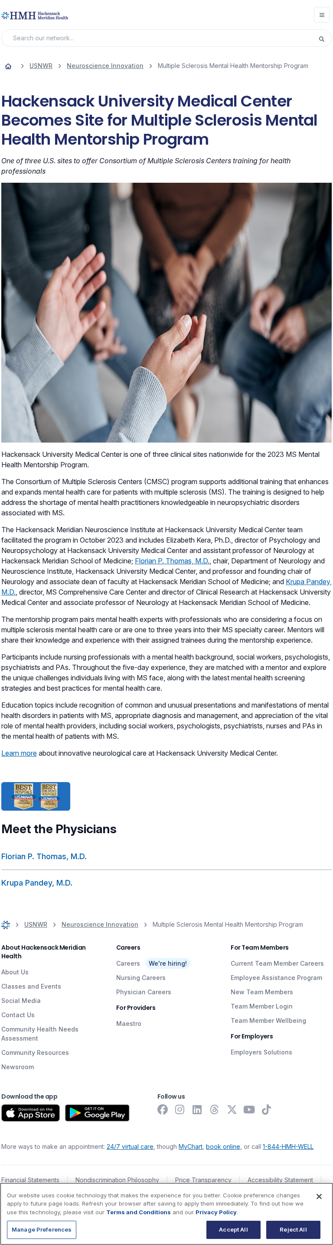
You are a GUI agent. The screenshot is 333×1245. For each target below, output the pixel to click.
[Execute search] (324, 38)
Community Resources (35, 1052)
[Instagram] (180, 1109)
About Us (15, 972)
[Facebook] (162, 1109)
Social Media (21, 1000)
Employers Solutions (261, 1052)
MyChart (190, 1146)
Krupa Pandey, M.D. (36, 882)
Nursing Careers (141, 977)
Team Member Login (262, 1006)
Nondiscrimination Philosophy (117, 1180)
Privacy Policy (216, 1212)
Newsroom (17, 1066)
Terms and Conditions (138, 1212)
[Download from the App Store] (30, 1113)
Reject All (293, 1229)
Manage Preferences (42, 1229)
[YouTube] (249, 1109)
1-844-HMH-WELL (288, 1146)
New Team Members (262, 992)
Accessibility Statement (280, 1180)
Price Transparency (203, 1180)
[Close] (319, 1196)
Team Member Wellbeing (268, 1020)
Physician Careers (143, 992)
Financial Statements (30, 1180)
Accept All (233, 1229)
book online (223, 1146)
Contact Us (18, 1015)
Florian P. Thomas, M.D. (172, 560)
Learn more (19, 753)
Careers (128, 963)
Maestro (128, 1023)
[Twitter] (232, 1109)
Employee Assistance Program (276, 977)
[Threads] (214, 1109)
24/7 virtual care (130, 1146)
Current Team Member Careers (277, 963)
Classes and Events (31, 986)
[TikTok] (266, 1109)
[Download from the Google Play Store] (97, 1113)
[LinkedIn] (197, 1109)
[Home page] (8, 66)
